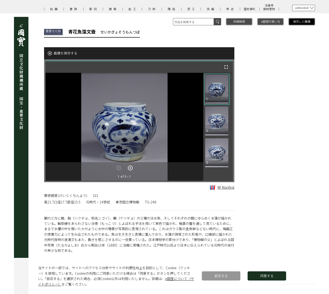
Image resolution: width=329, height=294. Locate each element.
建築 (113, 9)
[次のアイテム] (130, 168)
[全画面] (226, 67)
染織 (211, 9)
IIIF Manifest (225, 187)
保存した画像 (301, 21)
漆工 (191, 9)
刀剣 (152, 9)
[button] (216, 89)
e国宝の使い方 (270, 21)
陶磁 (172, 9)
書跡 (74, 9)
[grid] (218, 127)
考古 (230, 9)
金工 (133, 9)
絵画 (54, 9)
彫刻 (94, 9)
